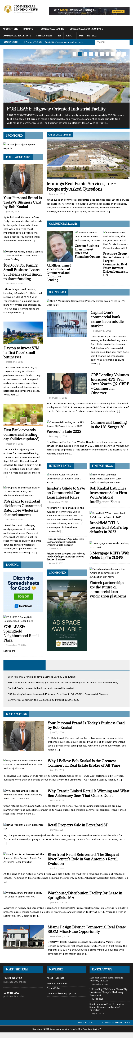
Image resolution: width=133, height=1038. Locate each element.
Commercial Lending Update (86, 29)
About (70, 35)
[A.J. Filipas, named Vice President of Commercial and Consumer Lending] (60, 246)
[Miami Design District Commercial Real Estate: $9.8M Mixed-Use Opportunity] (23, 937)
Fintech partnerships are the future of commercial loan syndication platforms (108, 589)
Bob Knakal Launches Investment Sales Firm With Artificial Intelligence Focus (108, 495)
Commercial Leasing (52, 29)
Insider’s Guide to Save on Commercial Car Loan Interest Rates (66, 493)
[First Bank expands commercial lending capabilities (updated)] (23, 415)
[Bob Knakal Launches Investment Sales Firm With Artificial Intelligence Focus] (110, 478)
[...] (106, 123)
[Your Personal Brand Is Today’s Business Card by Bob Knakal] (23, 179)
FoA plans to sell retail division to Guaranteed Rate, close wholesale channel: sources (22, 508)
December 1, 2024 (59, 936)
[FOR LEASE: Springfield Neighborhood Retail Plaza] (23, 619)
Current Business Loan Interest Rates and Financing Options (87, 251)
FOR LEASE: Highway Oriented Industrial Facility (56, 109)
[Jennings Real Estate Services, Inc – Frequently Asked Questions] (88, 155)
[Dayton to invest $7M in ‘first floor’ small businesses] (23, 333)
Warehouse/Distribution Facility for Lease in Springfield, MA (85, 895)
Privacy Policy (53, 988)
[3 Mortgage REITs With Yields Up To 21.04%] (110, 545)
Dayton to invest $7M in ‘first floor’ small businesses (21, 352)
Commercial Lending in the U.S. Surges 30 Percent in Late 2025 (43, 700)
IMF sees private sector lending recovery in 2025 (106, 979)
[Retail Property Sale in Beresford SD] (23, 826)
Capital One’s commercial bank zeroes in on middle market (107, 319)
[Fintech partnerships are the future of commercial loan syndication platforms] (110, 573)
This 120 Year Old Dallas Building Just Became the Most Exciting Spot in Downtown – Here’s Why (63, 682)
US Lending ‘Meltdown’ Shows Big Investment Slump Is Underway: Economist (108, 992)
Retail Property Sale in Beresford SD (78, 824)
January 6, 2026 (57, 194)
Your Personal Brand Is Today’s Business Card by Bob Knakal (22, 202)
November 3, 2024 (100, 984)
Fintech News (44, 35)
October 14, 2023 (56, 548)
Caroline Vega (12, 978)
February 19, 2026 (102, 330)
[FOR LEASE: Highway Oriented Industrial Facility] (66, 76)
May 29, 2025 (57, 770)
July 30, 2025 (98, 1013)
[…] (110, 211)
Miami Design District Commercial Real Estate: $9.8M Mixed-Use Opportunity (87, 929)
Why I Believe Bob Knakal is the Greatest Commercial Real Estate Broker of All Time (84, 762)
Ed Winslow (11, 993)
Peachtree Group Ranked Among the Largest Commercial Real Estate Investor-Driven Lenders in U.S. (116, 264)
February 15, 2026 (58, 397)
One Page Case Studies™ (89, 1029)
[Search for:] (112, 42)
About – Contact (55, 978)
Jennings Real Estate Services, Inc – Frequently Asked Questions (81, 186)
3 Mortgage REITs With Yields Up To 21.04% (109, 555)
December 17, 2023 (59, 502)
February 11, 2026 (58, 436)
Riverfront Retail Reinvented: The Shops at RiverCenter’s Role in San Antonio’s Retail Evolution (83, 859)
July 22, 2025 (97, 999)
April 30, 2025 (57, 868)
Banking (28, 29)
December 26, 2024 (16, 645)
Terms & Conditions (57, 983)
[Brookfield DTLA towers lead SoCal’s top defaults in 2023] (110, 515)
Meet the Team (87, 35)
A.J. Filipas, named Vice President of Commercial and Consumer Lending (59, 272)
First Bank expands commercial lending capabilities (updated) (21, 434)
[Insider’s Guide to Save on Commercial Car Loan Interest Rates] (67, 478)
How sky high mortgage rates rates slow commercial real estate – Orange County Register (65, 541)
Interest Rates (60, 465)
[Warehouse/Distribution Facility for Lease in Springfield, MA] (23, 894)
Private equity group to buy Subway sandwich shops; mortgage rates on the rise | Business (66, 556)
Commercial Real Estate (17, 35)
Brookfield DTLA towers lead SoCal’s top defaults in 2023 (109, 527)
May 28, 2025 (57, 800)
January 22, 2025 (58, 902)
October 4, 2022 (14, 283)
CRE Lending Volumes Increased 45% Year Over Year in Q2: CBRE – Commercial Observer (110, 383)
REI (59, 35)
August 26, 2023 (56, 563)
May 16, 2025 (57, 830)
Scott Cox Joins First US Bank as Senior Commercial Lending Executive (107, 1006)
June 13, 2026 (13, 211)
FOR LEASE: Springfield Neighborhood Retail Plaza (21, 633)
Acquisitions (10, 29)
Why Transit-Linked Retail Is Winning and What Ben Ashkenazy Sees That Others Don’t (88, 793)
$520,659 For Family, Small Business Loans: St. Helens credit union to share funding (22, 272)
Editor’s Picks (16, 713)
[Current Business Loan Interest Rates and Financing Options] (88, 236)
